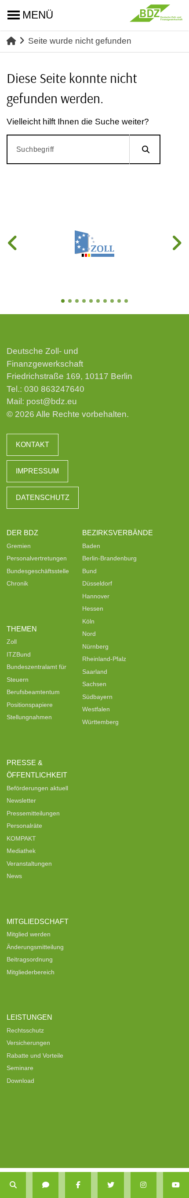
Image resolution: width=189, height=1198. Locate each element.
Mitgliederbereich (31, 972)
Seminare (20, 1067)
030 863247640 (54, 389)
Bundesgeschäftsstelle (38, 571)
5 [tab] (91, 301)
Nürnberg (95, 646)
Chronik (17, 583)
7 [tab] (106, 301)
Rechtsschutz (25, 1030)
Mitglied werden (29, 934)
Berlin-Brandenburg (109, 558)
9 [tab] (120, 301)
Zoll (12, 641)
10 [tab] (127, 301)
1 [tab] (63, 301)
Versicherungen (28, 1042)
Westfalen (96, 709)
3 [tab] (77, 301)
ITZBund (19, 654)
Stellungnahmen (29, 717)
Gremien (19, 545)
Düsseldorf (97, 583)
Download (20, 1080)
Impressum (37, 471)
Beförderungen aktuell (37, 788)
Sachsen (94, 683)
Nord (89, 633)
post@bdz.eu (51, 401)
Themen (22, 629)
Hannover (95, 596)
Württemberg (100, 721)
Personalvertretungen (37, 558)
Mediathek (21, 850)
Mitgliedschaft (38, 921)
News (14, 875)
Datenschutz (42, 497)
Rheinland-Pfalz (104, 658)
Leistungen (29, 1017)
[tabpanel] (94, 243)
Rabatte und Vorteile (35, 1055)
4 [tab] (84, 301)
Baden (91, 545)
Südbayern (97, 696)
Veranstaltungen (29, 863)
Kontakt (32, 444)
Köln (88, 621)
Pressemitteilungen (33, 813)
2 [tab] (70, 301)
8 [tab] (113, 301)
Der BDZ (22, 533)
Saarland (94, 671)
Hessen (92, 608)
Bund (89, 571)
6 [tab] (99, 301)
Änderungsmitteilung (35, 946)
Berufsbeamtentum (33, 691)
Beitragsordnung (30, 959)
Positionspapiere (30, 704)
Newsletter (21, 800)
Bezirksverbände (117, 533)
